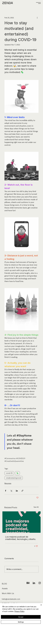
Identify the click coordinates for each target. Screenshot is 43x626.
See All (36, 507)
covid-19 (9, 473)
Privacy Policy (19, 611)
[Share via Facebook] (5, 491)
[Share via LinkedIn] (17, 491)
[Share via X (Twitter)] (11, 491)
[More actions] (37, 17)
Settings (21, 622)
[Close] (40, 606)
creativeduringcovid (13, 478)
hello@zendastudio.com (11, 599)
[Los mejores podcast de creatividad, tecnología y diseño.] (21, 522)
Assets (5, 588)
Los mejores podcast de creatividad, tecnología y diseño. (20, 538)
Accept (20, 617)
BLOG (4, 584)
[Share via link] (22, 491)
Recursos (7, 483)
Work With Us (8, 593)
